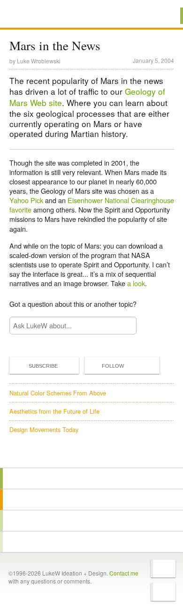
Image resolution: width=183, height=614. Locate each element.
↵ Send (123, 325)
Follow (113, 366)
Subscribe (43, 366)
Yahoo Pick (26, 200)
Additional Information (41, 15)
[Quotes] (91, 499)
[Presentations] (91, 520)
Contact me (123, 573)
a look (136, 283)
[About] (91, 478)
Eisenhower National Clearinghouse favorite (91, 204)
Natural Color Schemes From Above (57, 392)
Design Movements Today (43, 429)
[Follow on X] (163, 568)
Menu (164, 15)
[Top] (91, 454)
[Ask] (91, 541)
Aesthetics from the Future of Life (54, 411)
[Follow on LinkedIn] (163, 592)
